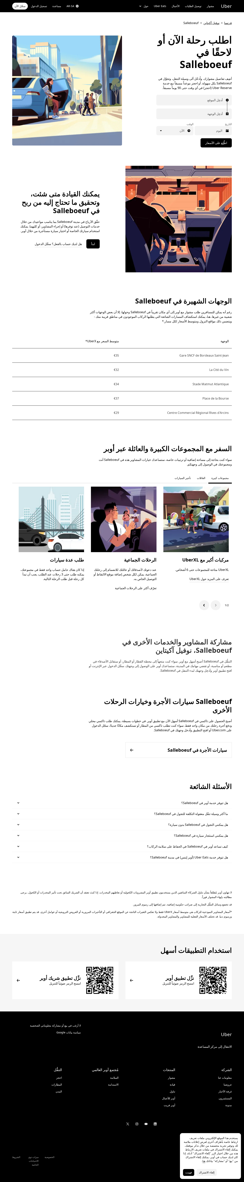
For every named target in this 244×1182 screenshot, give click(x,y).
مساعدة (56, 6)
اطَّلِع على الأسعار (216, 143)
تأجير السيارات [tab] (183, 478)
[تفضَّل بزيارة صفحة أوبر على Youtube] (146, 1124)
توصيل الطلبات (193, 6)
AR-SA (70, 6)
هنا (203, 1161)
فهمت (188, 1172)
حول (146, 6)
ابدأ (93, 244)
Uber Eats (160, 6)
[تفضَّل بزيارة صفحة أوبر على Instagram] (136, 1124)
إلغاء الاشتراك (206, 1172)
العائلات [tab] (201, 478)
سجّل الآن (20, 6)
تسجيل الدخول (39, 6)
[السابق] (216, 605)
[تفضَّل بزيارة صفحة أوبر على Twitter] (127, 1124)
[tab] (168, 478)
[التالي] (204, 605)
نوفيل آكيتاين (211, 23)
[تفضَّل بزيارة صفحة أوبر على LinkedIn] (155, 1124)
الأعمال (176, 6)
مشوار (210, 6)
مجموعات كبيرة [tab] (220, 478)
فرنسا (228, 23)
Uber (226, 6)
